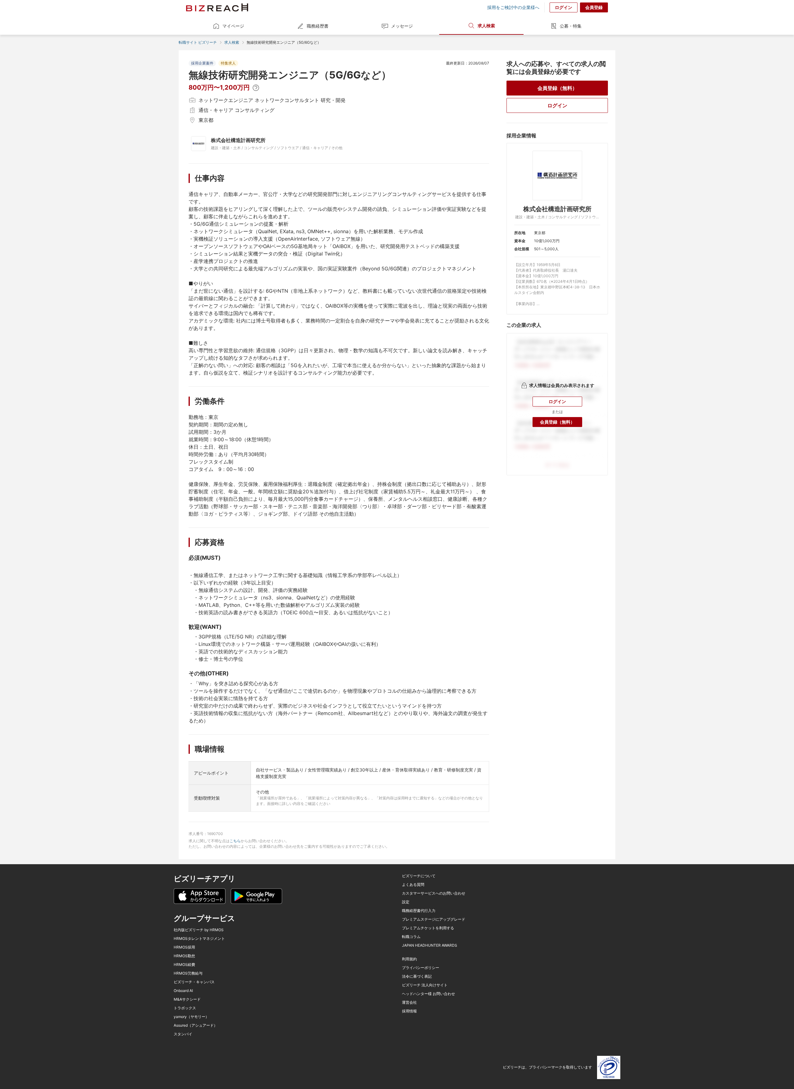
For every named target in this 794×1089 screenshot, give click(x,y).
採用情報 (409, 1011)
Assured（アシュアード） (195, 1025)
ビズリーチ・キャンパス (194, 982)
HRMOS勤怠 (184, 956)
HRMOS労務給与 (188, 973)
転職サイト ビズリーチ (198, 42)
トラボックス (185, 1008)
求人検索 (486, 25)
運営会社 (409, 1002)
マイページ (233, 26)
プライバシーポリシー (420, 968)
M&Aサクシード (187, 999)
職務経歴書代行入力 (418, 911)
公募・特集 (571, 26)
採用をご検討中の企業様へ (513, 7)
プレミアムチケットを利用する (428, 928)
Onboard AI (183, 991)
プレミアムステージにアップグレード (433, 919)
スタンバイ (183, 1034)
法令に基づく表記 (417, 976)
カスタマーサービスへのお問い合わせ (433, 893)
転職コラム (411, 937)
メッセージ (402, 26)
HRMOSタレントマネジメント (199, 938)
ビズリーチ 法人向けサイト (425, 985)
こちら (235, 840)
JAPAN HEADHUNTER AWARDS (429, 945)
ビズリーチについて (418, 876)
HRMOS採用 (184, 947)
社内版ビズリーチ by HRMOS (199, 930)
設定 (405, 902)
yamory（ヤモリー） (191, 1017)
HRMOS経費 (184, 965)
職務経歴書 (317, 26)
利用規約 (409, 959)
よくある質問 (413, 885)
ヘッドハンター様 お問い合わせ (428, 994)
